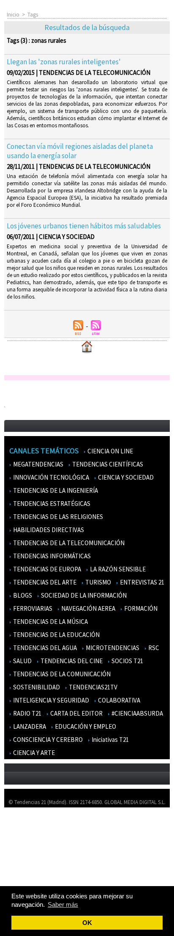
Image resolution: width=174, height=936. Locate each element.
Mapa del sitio (25, 863)
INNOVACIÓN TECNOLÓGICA (50, 477)
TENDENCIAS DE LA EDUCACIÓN (56, 635)
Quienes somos (26, 826)
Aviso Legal (22, 838)
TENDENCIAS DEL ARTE (44, 582)
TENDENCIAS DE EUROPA (46, 569)
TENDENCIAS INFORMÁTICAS (51, 556)
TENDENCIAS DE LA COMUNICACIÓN (61, 674)
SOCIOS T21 (126, 661)
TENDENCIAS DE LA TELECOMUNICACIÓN (68, 543)
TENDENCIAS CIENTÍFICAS (107, 464)
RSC (153, 648)
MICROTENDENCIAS (111, 648)
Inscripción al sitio (30, 875)
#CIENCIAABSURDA (136, 713)
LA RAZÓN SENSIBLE (117, 569)
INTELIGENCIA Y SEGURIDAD (50, 700)
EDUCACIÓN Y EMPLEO (85, 726)
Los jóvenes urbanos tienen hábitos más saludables (84, 226)
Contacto (20, 850)
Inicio (13, 14)
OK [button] (87, 922)
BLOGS (22, 595)
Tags (32, 14)
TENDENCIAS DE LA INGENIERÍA (55, 490)
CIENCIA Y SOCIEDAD (125, 477)
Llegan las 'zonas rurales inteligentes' (64, 61)
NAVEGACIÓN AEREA (87, 608)
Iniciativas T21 (109, 740)
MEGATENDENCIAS (37, 464)
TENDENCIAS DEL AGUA (44, 648)
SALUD (22, 661)
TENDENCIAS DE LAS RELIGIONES (57, 517)
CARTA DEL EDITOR (76, 713)
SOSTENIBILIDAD (36, 687)
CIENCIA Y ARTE (33, 753)
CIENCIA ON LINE (109, 451)
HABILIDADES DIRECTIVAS (48, 530)
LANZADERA (29, 726)
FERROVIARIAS (32, 608)
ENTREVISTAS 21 (141, 582)
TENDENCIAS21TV (92, 687)
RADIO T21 (26, 713)
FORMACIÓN (140, 608)
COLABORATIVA (118, 700)
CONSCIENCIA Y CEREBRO (47, 740)
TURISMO (97, 582)
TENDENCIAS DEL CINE (71, 661)
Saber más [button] (63, 904)
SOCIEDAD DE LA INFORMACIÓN (83, 595)
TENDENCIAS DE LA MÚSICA (50, 622)
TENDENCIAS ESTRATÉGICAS (51, 504)
